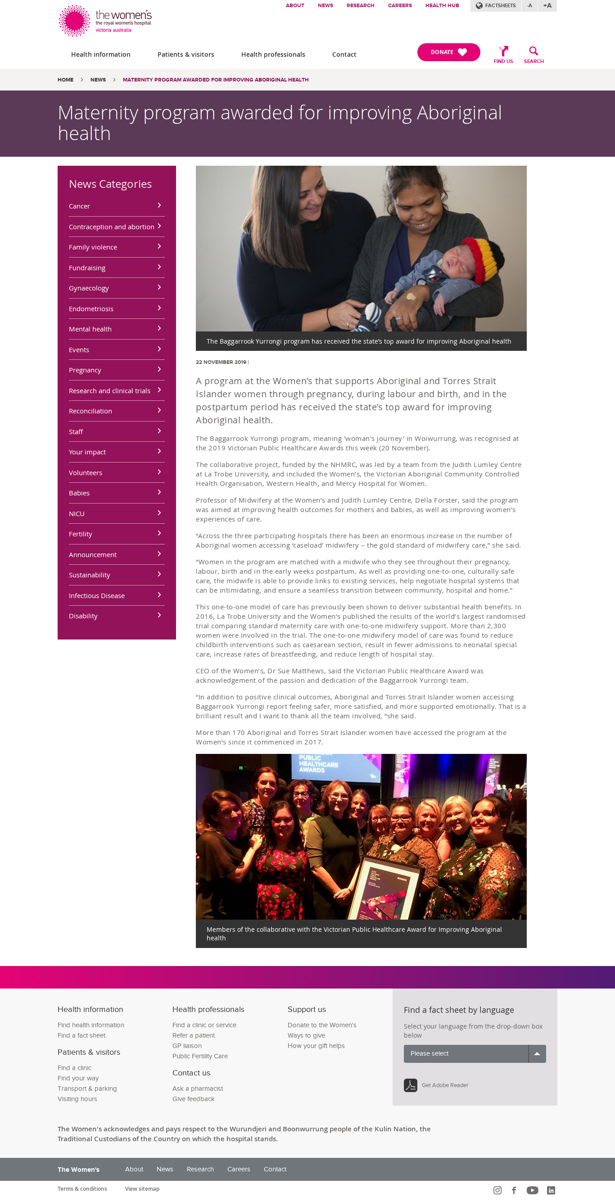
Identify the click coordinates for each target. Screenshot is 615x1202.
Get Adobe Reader (445, 1085)
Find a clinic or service (204, 1025)
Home (65, 80)
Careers (400, 5)
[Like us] (515, 1190)
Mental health (90, 328)
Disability (83, 615)
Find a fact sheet (81, 1035)
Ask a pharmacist (197, 1088)
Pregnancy (85, 369)
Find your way (78, 1078)
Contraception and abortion (111, 226)
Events (79, 349)
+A (547, 5)
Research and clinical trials (109, 390)
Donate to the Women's (322, 1025)
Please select (429, 1053)
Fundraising (87, 267)
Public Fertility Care (200, 1056)
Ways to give (306, 1035)
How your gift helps (316, 1046)
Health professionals (273, 54)
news (98, 80)
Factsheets (500, 6)
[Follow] (498, 1190)
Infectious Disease (97, 595)
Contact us (191, 1073)
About (295, 5)
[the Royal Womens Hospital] (106, 18)
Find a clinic (74, 1068)
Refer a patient (193, 1035)
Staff (76, 431)
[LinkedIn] (552, 1190)
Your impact (87, 451)
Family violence (93, 246)
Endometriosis (91, 308)
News (325, 5)
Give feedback (193, 1099)
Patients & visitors (186, 54)
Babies (79, 492)
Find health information (91, 1025)
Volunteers (85, 472)
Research (361, 5)
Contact (344, 54)
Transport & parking (87, 1088)
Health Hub (442, 5)
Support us (307, 1009)
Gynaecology (89, 287)
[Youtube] (534, 1190)
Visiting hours (77, 1099)
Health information (101, 54)
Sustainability (89, 574)
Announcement (93, 554)
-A (529, 6)
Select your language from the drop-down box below (473, 1030)
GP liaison (187, 1046)
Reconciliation (90, 410)
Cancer (79, 205)
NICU (77, 513)
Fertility (80, 533)
